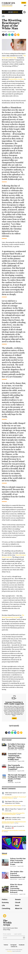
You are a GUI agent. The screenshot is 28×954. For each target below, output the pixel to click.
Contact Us (14, 946)
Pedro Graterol (13, 866)
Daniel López (11, 782)
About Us (18, 908)
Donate (23, 2)
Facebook (21, 944)
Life (3, 16)
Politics (4, 899)
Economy (5, 902)
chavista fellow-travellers (16, 79)
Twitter (6, 944)
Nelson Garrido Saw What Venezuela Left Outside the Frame (18, 861)
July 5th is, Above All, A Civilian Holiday (11, 805)
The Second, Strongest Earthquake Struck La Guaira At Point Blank (17, 778)
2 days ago (15, 798)
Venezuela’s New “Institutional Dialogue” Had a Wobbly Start (14, 757)
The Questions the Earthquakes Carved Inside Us (13, 831)
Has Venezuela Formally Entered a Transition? (15, 767)
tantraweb (4, 31)
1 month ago (23, 805)
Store (17, 905)
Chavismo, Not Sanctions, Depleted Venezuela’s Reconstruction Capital (14, 822)
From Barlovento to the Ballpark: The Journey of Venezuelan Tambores (14, 797)
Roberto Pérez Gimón (12, 749)
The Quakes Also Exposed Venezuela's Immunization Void (17, 874)
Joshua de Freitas (13, 879)
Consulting (6, 908)
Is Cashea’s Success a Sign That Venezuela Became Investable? (16, 746)
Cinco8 (17, 902)
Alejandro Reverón (12, 770)
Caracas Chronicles (12, 761)
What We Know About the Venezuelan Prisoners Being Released (16, 888)
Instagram (13, 944)
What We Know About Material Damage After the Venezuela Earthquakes (13, 813)
